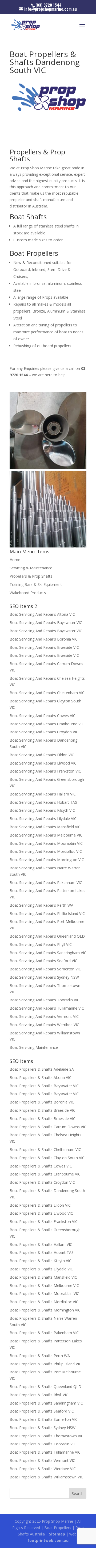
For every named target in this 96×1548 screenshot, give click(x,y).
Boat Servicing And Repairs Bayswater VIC (46, 622)
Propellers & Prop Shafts (31, 576)
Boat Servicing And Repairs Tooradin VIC (44, 999)
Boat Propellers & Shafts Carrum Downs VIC (48, 1126)
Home (15, 559)
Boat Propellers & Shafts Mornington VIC (45, 1310)
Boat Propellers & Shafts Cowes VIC (41, 1166)
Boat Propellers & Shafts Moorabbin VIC (44, 1293)
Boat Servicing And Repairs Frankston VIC (45, 771)
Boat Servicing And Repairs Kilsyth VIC (42, 810)
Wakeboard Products (28, 592)
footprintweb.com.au (48, 1540)
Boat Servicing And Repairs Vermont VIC (44, 1016)
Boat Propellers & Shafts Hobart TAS (42, 1252)
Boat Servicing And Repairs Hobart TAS (43, 802)
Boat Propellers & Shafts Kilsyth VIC (40, 1260)
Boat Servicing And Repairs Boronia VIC (44, 639)
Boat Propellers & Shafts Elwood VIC (41, 1213)
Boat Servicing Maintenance (34, 1047)
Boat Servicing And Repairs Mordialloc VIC (46, 851)
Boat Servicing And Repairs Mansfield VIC (45, 826)
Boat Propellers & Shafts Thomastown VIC (46, 1435)
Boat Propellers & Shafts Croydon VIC (42, 1182)
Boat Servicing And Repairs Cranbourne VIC (47, 723)
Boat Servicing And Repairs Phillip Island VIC (47, 913)
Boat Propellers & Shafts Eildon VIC (40, 1205)
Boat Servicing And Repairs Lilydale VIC (43, 818)
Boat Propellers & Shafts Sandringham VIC (46, 1403)
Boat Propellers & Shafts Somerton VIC (44, 1419)
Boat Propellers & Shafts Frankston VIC (44, 1221)
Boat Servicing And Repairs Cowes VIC (42, 715)
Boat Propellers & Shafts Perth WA (40, 1355)
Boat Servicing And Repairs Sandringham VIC (48, 952)
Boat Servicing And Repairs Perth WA (41, 905)
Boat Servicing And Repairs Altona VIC (42, 614)
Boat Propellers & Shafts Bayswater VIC (44, 1085)
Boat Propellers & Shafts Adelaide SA (42, 1069)
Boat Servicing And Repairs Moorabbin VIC (46, 843)
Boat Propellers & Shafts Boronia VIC (42, 1102)
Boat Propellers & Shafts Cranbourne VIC (45, 1174)
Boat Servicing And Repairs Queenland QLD (47, 936)
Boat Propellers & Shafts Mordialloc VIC (44, 1301)
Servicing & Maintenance (31, 567)
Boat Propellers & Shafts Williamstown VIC (46, 1476)
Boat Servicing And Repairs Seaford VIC (43, 960)
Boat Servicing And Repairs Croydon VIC (44, 731)
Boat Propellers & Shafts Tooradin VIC (43, 1443)
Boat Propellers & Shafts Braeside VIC (42, 1110)
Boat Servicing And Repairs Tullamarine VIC (47, 1008)
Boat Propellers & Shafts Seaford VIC (42, 1411)
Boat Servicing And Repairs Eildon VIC (42, 754)
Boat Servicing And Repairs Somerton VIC (45, 968)
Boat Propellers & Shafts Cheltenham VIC (45, 1149)
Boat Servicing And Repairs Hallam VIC (43, 794)
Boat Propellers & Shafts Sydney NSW (42, 1427)
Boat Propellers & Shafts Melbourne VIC (44, 1285)
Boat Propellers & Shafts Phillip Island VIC (45, 1363)
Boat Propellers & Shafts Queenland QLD (45, 1386)
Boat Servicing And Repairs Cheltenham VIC (47, 692)
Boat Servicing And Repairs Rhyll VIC (41, 944)
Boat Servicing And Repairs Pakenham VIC (46, 882)
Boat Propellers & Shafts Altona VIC (40, 1077)
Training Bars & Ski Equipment (36, 584)
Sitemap (57, 1534)
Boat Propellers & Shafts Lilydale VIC (41, 1268)
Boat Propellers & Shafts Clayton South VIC (47, 1157)
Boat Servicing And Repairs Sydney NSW (44, 977)
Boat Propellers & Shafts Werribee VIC (43, 1468)
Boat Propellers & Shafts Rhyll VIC (39, 1394)
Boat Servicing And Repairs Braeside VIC (44, 647)
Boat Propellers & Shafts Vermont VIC (42, 1460)
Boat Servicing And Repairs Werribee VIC (44, 1024)
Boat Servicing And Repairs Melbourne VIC (46, 835)
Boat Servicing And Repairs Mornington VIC (47, 859)
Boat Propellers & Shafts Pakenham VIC (44, 1332)
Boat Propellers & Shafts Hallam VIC (41, 1244)
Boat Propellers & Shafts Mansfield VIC (43, 1277)
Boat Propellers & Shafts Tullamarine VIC (45, 1452)
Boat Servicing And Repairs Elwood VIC (43, 763)
